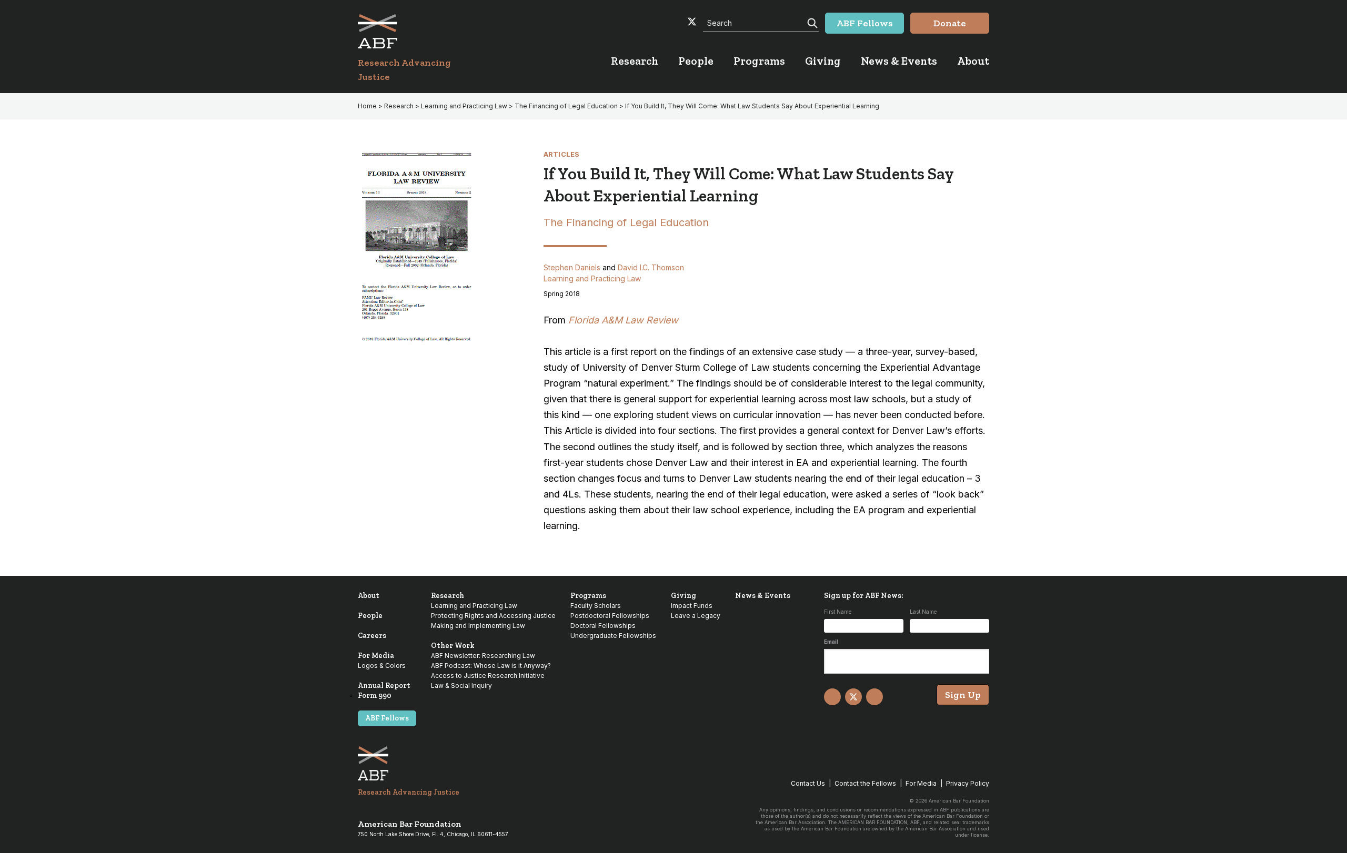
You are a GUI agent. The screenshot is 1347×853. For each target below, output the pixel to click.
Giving (683, 595)
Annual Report (384, 685)
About (368, 595)
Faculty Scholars (595, 606)
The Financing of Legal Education (566, 106)
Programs (588, 595)
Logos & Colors (382, 665)
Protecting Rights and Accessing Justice (493, 616)
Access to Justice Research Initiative (488, 675)
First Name (837, 611)
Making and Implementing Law (478, 625)
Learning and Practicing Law (464, 106)
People (370, 615)
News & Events (762, 595)
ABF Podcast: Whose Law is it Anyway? (491, 665)
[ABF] (417, 31)
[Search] (811, 22)
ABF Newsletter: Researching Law (483, 655)
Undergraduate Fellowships (613, 635)
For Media (376, 655)
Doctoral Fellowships (603, 625)
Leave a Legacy (695, 616)
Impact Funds (691, 606)
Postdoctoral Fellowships (609, 616)
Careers (372, 635)
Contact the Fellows (865, 783)
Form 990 (374, 695)
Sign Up (963, 694)
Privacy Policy (967, 783)
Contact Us (808, 783)
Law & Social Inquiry (461, 685)
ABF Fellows (387, 718)
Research (399, 106)
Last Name (923, 611)
